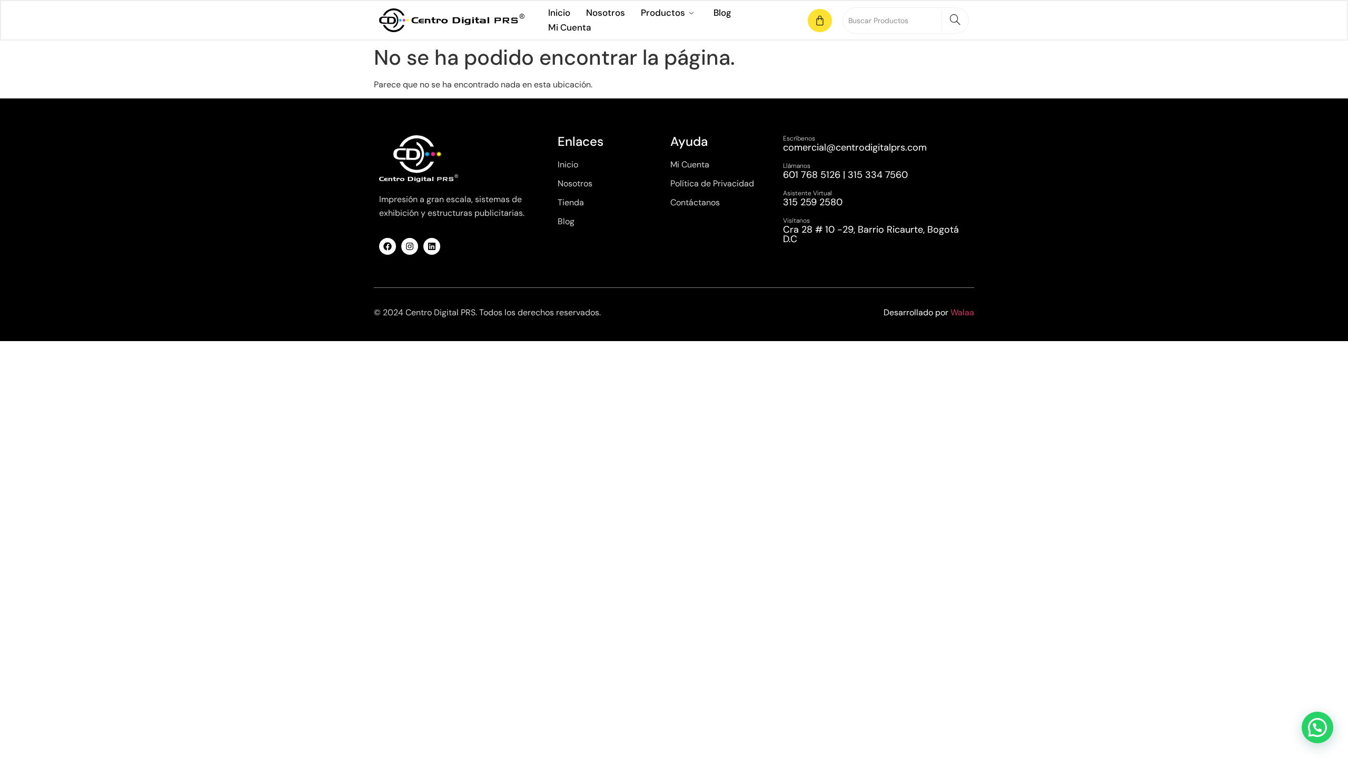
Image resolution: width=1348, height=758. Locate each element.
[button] (1317, 727)
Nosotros (605, 12)
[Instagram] (409, 246)
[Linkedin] (431, 246)
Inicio (559, 12)
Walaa (962, 312)
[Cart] (820, 20)
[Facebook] (387, 246)
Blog (722, 12)
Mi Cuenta (569, 27)
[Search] (954, 20)
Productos (663, 12)
